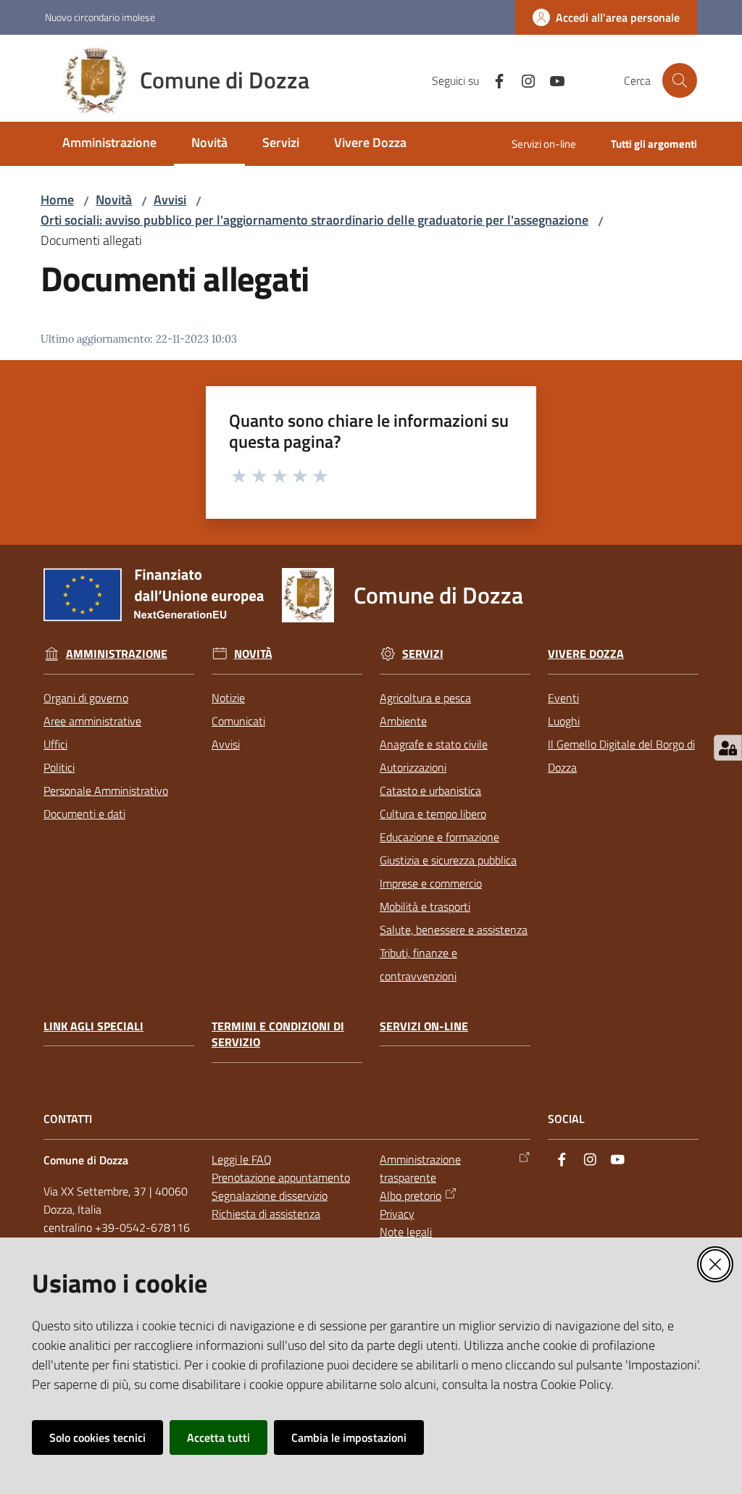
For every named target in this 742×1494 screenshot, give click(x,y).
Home (57, 199)
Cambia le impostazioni (349, 1437)
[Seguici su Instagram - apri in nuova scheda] (522, 79)
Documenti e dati (84, 813)
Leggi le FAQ (242, 1159)
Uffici (55, 744)
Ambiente (403, 721)
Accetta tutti (218, 1437)
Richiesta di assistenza (266, 1213)
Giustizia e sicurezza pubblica (448, 860)
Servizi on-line (424, 1026)
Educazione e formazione (439, 837)
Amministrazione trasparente (420, 1168)
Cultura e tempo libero (433, 813)
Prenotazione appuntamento (281, 1177)
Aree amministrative (92, 721)
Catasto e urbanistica (430, 790)
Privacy (397, 1213)
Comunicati (238, 721)
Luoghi (564, 721)
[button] (679, 80)
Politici (59, 767)
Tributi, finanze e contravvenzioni (418, 964)
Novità (114, 199)
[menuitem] (109, 144)
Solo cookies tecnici (97, 1437)
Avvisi (170, 199)
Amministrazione (116, 654)
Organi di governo (85, 697)
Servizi (422, 654)
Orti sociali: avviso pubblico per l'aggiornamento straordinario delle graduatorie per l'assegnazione (314, 220)
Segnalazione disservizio (270, 1195)
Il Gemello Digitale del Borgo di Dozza (621, 755)
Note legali (406, 1231)
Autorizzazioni (413, 767)
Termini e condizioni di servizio (278, 1034)
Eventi (563, 697)
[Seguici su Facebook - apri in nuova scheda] (493, 79)
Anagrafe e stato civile (434, 744)
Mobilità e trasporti (425, 906)
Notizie (228, 697)
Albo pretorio (410, 1195)
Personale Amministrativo (105, 790)
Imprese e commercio (431, 883)
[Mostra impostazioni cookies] (728, 748)
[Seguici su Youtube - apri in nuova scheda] (551, 79)
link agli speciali (93, 1026)
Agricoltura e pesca (425, 697)
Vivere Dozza (586, 654)
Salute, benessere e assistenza (454, 929)
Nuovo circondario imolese (100, 17)
